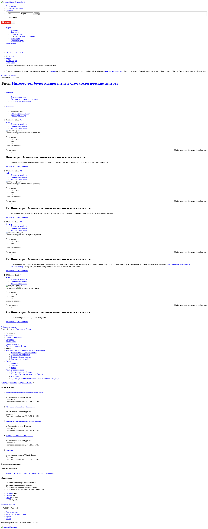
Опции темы (9, 92)
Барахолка (15, 376)
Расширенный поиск (14, 52)
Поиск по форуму (13, 344)
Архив (8, 516)
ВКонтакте (10, 473)
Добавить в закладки (14, 8)
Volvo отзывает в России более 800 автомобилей (20, 407)
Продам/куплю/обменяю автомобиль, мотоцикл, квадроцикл (36, 378)
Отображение (10, 106)
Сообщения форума (19, 126)
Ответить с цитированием (17, 166)
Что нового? (11, 43)
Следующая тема (25, 383)
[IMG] (8, 498)
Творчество (15, 366)
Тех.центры (9, 450)
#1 (21, 120)
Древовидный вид (18, 116)
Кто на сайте (11, 342)
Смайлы (9, 495)
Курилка (14, 363)
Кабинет (9, 335)
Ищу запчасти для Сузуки (21, 372)
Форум (8, 28)
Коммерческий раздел (15, 370)
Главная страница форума (16, 346)
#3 (21, 222)
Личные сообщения (14, 337)
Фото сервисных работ (20, 359)
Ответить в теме (8, 75)
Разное (8, 361)
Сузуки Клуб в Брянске (20, 355)
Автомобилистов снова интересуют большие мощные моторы (24, 392)
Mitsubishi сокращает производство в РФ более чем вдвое (23, 421)
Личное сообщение (19, 128)
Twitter (19, 473)
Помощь (9, 10)
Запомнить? (13, 18)
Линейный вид (17, 111)
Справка (14, 30)
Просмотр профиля (19, 124)
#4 (21, 275)
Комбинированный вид (20, 114)
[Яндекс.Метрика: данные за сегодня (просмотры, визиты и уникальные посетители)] (9, 527)
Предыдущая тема (9, 383)
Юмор (13, 368)
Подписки (10, 340)
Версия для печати (18, 97)
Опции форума (17, 34)
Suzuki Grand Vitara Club (16, 514)
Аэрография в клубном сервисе (23, 353)
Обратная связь (12, 512)
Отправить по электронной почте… (25, 99)
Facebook (26, 473)
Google (34, 473)
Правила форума (17, 41)
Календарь (15, 32)
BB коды (9, 493)
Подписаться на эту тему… (22, 101)
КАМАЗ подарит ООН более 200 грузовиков (19, 435)
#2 (21, 171)
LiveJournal (49, 473)
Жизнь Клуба (11, 61)
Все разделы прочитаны (25, 36)
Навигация (15, 39)
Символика (10, 63)
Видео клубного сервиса (21, 357)
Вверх (28, 329)
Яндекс (41, 473)
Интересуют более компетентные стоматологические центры (65, 83)
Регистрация (11, 6)
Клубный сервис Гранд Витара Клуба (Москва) (25, 350)
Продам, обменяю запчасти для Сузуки (27, 374)
